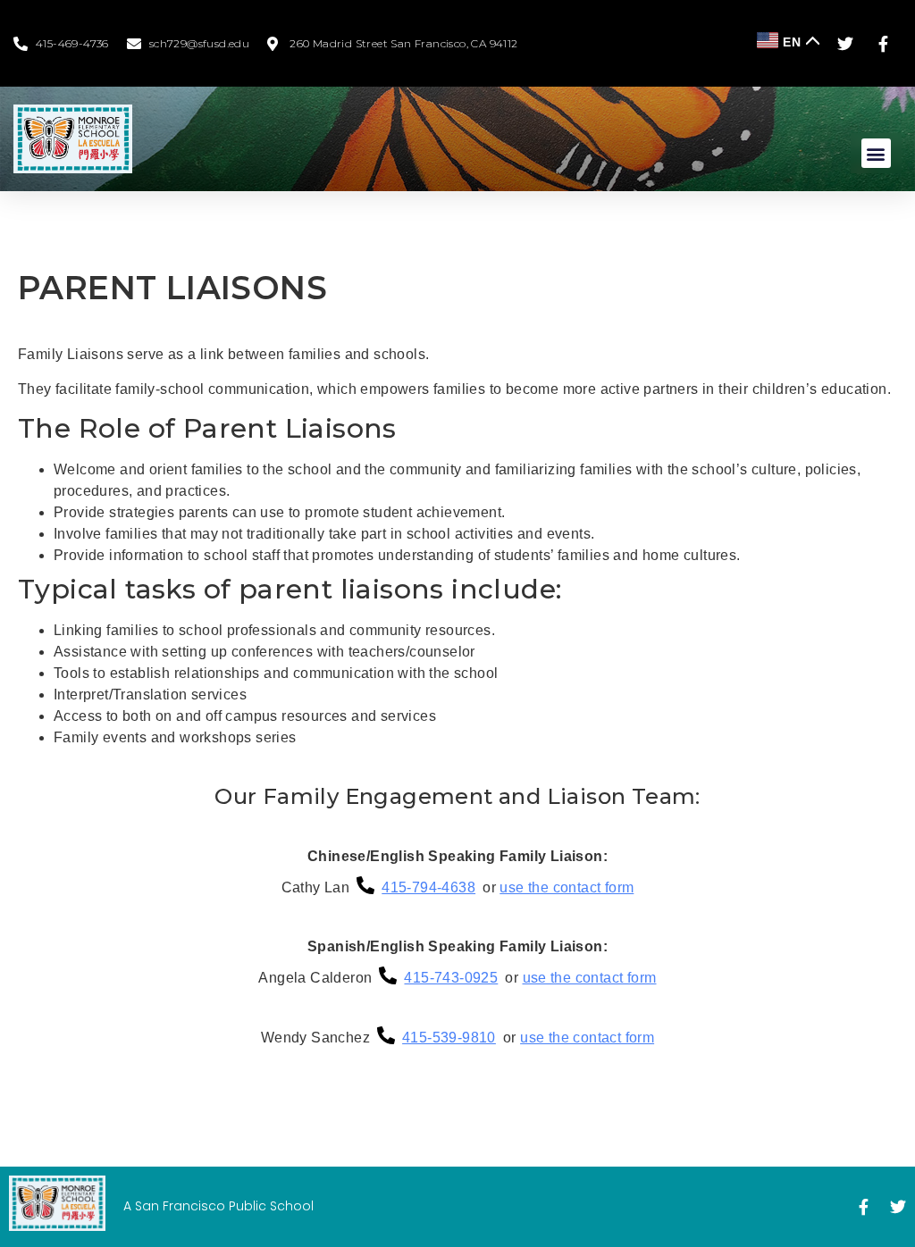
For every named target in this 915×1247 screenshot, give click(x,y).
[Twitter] (898, 1207)
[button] (876, 153)
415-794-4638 (428, 887)
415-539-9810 (449, 1037)
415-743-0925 (451, 977)
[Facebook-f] (863, 1207)
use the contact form (566, 887)
